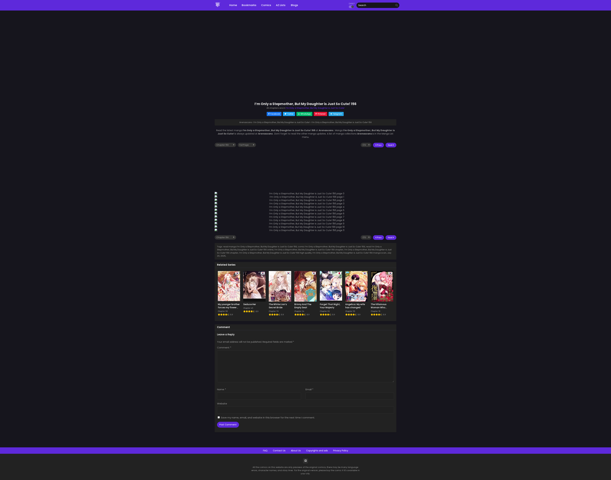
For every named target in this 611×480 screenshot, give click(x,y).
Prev (379, 145)
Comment (224, 347)
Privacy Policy (340, 450)
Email (309, 389)
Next (390, 145)
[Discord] (305, 461)
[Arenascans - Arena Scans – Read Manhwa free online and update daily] (218, 8)
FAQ (265, 450)
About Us (296, 450)
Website (222, 403)
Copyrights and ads (317, 450)
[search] (396, 5)
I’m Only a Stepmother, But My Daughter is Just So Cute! (315, 107)
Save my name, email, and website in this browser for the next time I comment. (268, 417)
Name (221, 389)
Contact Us (279, 450)
